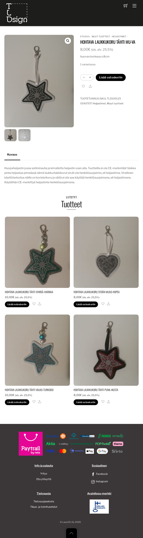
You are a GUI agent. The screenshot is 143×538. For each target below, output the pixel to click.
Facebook (102, 473)
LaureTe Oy (68, 522)
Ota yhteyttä (43, 479)
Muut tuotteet (101, 36)
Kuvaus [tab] (12, 154)
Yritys (43, 473)
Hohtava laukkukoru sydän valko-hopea (97, 292)
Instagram (101, 481)
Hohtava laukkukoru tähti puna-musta (96, 390)
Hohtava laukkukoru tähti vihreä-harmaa (29, 292)
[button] (68, 41)
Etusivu (85, 36)
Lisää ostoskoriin (110, 77)
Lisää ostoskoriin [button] (17, 304)
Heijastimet (119, 36)
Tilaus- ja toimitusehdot (43, 506)
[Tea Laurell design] (17, 12)
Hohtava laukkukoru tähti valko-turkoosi (29, 390)
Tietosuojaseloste (43, 501)
